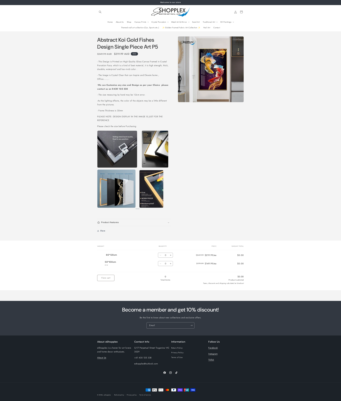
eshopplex (107, 395)
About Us (101, 357)
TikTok (211, 359)
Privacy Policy (177, 352)
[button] (100, 12)
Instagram (213, 353)
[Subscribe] (191, 325)
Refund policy (119, 395)
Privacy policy (132, 395)
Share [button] (102, 230)
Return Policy (177, 348)
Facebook (213, 347)
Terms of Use (176, 357)
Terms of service (145, 395)
